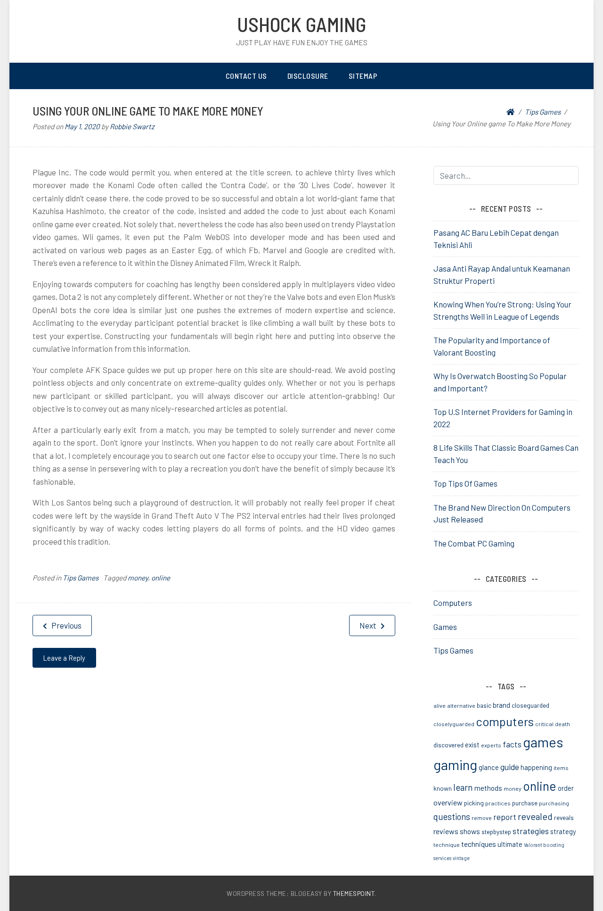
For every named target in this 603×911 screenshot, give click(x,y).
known (442, 788)
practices (498, 803)
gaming (455, 764)
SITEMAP (363, 75)
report (504, 817)
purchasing (554, 803)
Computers (452, 602)
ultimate (509, 844)
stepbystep (496, 832)
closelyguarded (453, 724)
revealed (535, 816)
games (543, 742)
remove (482, 817)
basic (484, 705)
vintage (461, 858)
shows (470, 831)
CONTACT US (246, 75)
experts (491, 745)
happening (536, 767)
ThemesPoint (354, 893)
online (160, 577)
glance (489, 767)
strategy (563, 831)
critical (544, 724)
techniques (478, 843)
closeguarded (530, 705)
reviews (445, 831)
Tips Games (80, 577)
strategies (531, 831)
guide (509, 767)
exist (472, 744)
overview (448, 802)
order (566, 788)
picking (474, 803)
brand (501, 705)
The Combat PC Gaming (473, 543)
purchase (525, 803)
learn (463, 787)
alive (439, 705)
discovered (448, 745)
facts (512, 744)
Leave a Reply (64, 658)
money (138, 577)
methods (488, 788)
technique (446, 844)
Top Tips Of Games (465, 483)
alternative (461, 705)
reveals (564, 817)
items (561, 767)
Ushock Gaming (301, 24)
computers (505, 721)
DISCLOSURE (307, 75)
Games (445, 626)
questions (451, 817)
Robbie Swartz (132, 126)
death (562, 724)
